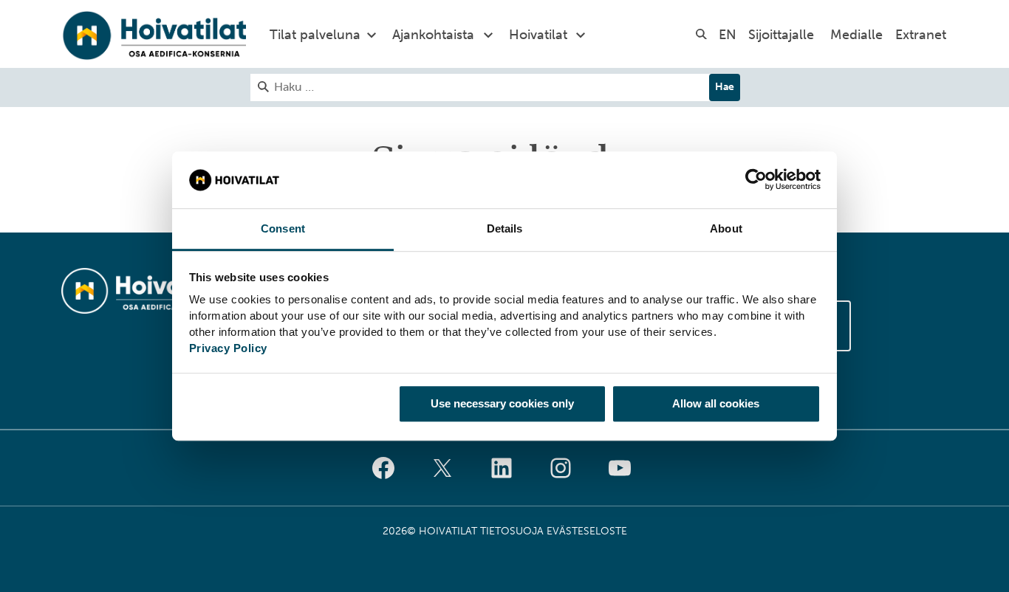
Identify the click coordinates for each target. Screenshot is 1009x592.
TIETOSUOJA (512, 531)
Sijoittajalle (781, 35)
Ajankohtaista (433, 35)
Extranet (920, 35)
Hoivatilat (538, 35)
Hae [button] (724, 86)
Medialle (856, 35)
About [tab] (726, 228)
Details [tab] (505, 228)
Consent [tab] (283, 228)
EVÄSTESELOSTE (587, 531)
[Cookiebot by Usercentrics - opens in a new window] (756, 180)
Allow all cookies (715, 403)
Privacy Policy (228, 348)
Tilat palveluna (315, 35)
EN (727, 35)
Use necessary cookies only (502, 403)
